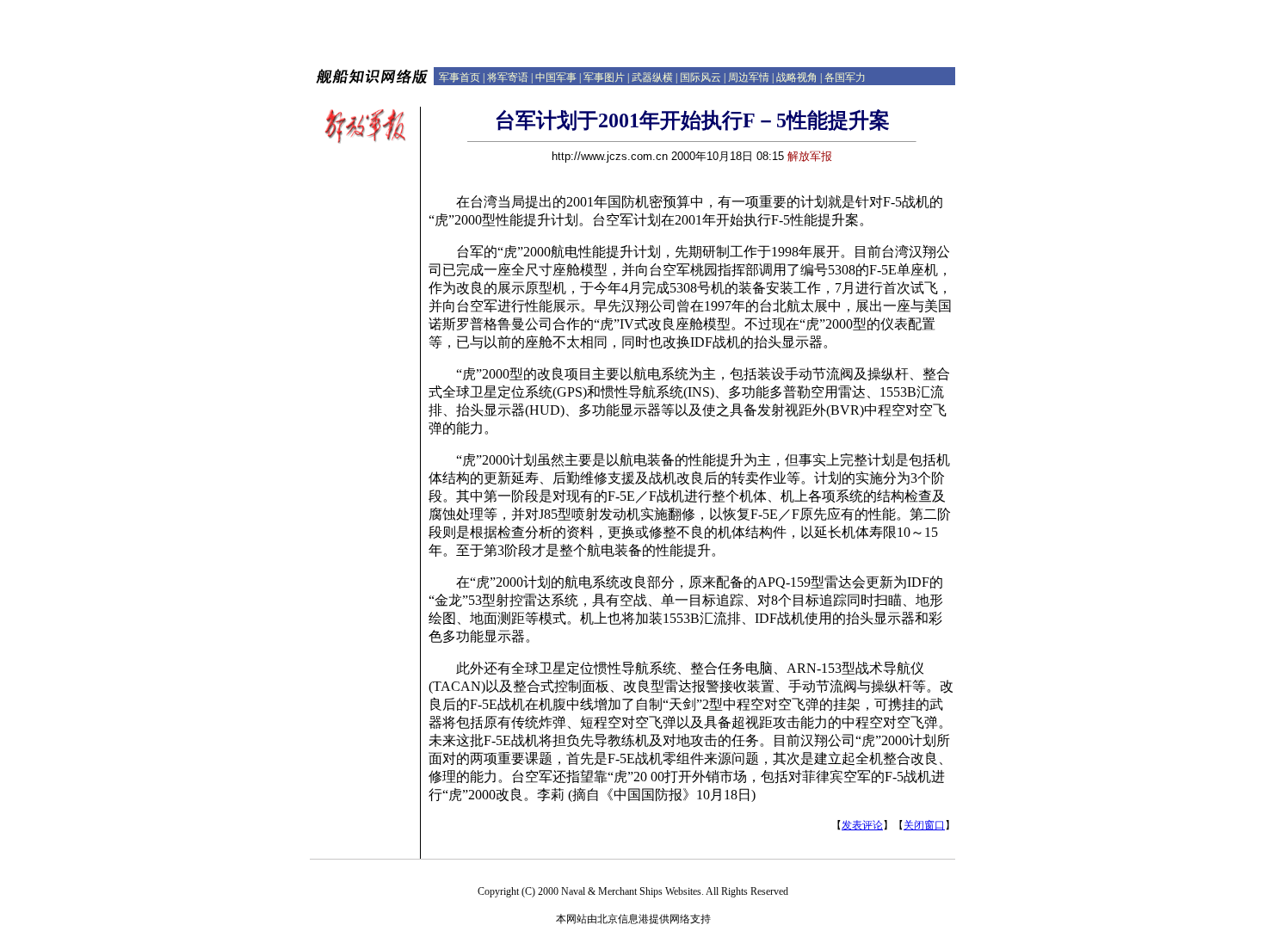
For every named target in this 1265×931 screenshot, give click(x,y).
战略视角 (797, 77)
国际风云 (700, 77)
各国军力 (845, 77)
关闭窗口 (924, 825)
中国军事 (556, 77)
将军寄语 (507, 77)
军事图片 (604, 77)
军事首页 (459, 77)
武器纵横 (652, 77)
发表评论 (862, 825)
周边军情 (748, 77)
